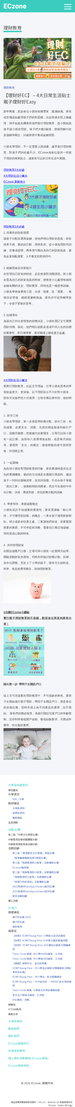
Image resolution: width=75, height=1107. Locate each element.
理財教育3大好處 (14, 169)
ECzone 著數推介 (14, 181)
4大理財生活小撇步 (15, 175)
